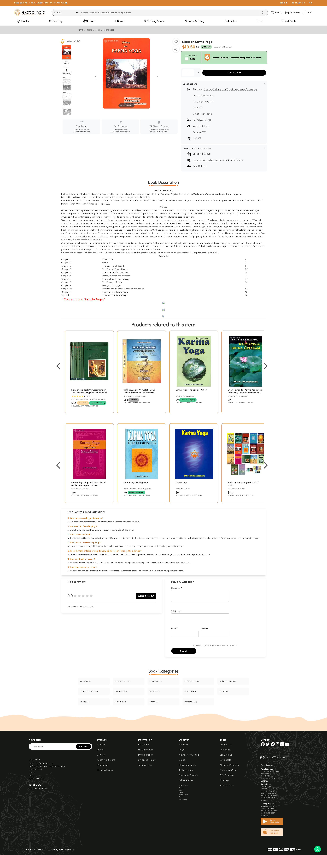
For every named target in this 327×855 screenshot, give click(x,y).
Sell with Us (226, 755)
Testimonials (185, 770)
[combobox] (169, 13)
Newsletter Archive (189, 755)
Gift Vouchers (227, 775)
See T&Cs (86, 131)
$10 (192, 59)
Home (80, 30)
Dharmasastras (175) (89, 691)
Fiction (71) (154, 702)
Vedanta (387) (191, 702)
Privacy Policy (232, 645)
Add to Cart (234, 72)
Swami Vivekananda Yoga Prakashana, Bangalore (230, 89)
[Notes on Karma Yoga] (66, 52)
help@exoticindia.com (200, 554)
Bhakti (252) (155, 691)
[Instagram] (277, 745)
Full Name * (176, 611)
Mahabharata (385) (227, 681)
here (133, 562)
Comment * (176, 588)
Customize (225, 750)
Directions (264, 780)
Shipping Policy (146, 760)
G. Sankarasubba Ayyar (135, 396)
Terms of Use (219, 645)
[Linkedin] (282, 745)
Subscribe (83, 746)
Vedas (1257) (85, 681)
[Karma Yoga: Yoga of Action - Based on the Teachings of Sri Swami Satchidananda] (89, 478)
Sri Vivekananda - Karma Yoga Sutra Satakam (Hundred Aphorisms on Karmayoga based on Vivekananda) (245, 393)
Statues (101, 744)
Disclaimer (144, 744)
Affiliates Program (229, 765)
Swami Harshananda (239, 396)
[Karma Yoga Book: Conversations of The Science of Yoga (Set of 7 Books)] (89, 386)
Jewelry (101, 755)
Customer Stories (188, 775)
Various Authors (237, 489)
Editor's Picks (186, 780)
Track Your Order (228, 770)
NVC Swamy (207, 95)
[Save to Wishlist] (176, 42)
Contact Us (226, 744)
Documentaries (187, 765)
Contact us (298, 3)
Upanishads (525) (122, 681)
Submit (183, 651)
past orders (155, 562)
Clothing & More (106, 760)
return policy (254, 538)
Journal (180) (120, 702)
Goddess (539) (121, 691)
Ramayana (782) (192, 681)
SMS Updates (227, 785)
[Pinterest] (273, 745)
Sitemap (224, 780)
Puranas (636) (156, 681)
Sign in (284, 3)
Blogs (182, 760)
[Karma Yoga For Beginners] (141, 478)
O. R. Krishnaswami (82, 489)
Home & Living (105, 770)
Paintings (102, 765)
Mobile (205, 628)
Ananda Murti (184, 489)
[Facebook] (263, 745)
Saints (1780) (190, 691)
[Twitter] (268, 745)
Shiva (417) (84, 702)
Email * (174, 628)
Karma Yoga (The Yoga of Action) (192, 390)
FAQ (311, 3)
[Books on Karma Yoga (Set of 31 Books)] (246, 478)
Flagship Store (267, 769)
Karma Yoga (108, 30)
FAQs (181, 750)
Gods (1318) (224, 691)
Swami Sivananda (81, 399)
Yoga (97, 30)
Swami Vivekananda (186, 396)
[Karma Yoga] (194, 478)
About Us (184, 744)
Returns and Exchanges (205, 160)
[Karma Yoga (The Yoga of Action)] (194, 386)
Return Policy (145, 750)
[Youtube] (287, 745)
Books (89, 30)
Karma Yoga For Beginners (136, 482)
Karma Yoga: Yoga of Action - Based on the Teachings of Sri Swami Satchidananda (88, 485)
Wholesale (225, 760)
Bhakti (209, 226)
